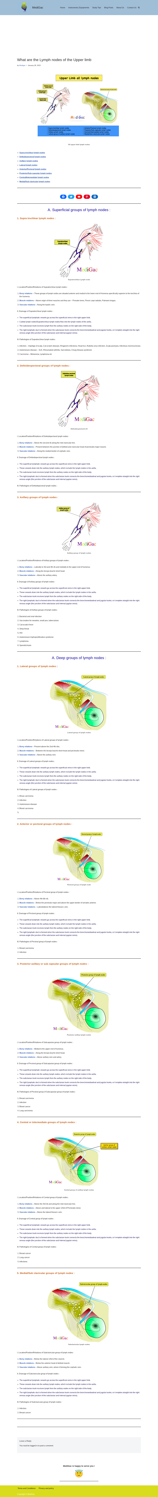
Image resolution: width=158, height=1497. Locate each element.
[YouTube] (79, 197)
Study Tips (96, 8)
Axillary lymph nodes (28, 161)
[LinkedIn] (94, 197)
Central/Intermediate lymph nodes (34, 177)
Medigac (22, 65)
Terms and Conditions (27, 1488)
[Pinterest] (87, 197)
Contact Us (131, 8)
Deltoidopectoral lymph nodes (32, 157)
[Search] (139, 7)
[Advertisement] (79, 32)
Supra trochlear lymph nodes (32, 153)
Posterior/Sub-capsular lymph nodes (35, 173)
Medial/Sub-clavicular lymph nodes (34, 182)
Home (62, 8)
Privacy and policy (46, 1488)
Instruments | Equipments (78, 8)
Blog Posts (108, 8)
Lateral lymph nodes (28, 165)
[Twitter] (71, 197)
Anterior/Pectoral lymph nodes (32, 169)
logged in (34, 1446)
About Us (120, 8)
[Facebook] (63, 197)
